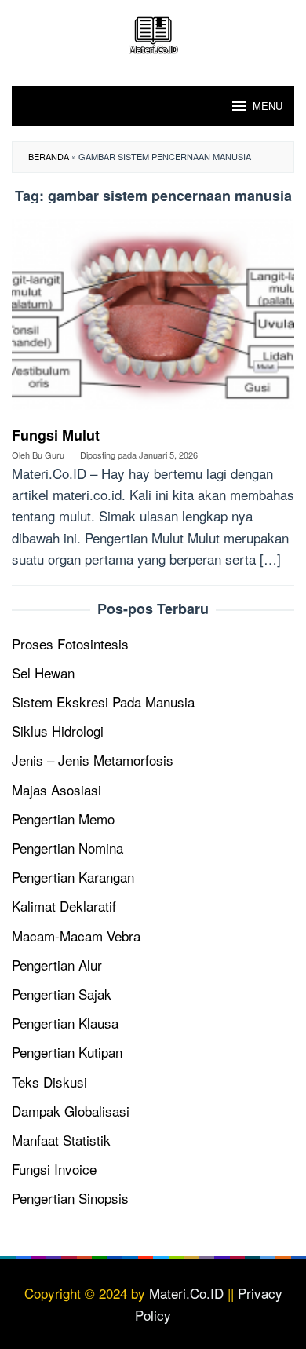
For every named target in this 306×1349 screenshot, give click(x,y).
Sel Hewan (43, 672)
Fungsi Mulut (56, 435)
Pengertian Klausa (65, 1023)
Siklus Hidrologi (58, 730)
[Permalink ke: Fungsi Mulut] (153, 320)
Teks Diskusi (49, 1081)
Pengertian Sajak (61, 994)
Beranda (48, 156)
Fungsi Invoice (54, 1169)
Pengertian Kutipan (67, 1052)
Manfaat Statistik (61, 1140)
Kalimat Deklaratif (64, 906)
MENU (267, 105)
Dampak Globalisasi (70, 1111)
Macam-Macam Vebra (76, 935)
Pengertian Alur (57, 964)
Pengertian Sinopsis (70, 1198)
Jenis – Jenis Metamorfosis (92, 760)
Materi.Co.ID (186, 1293)
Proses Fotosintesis (70, 643)
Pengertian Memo (63, 818)
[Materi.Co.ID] (153, 32)
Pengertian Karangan (73, 877)
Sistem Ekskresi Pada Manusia (103, 701)
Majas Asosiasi (56, 789)
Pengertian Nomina (67, 847)
